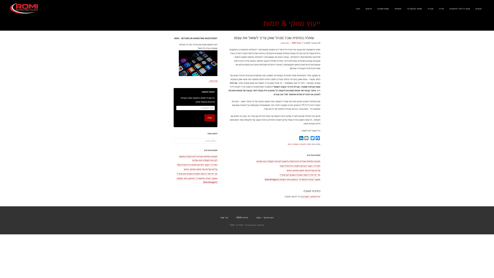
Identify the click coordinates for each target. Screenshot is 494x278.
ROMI (24, 8)
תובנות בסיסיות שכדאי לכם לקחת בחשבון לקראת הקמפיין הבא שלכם (288, 161)
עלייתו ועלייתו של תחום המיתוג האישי (303, 170)
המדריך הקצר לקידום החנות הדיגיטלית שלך (300, 165)
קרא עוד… (212, 81)
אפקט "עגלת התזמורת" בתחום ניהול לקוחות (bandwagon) (292, 179)
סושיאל (295, 144)
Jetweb (260, 225)
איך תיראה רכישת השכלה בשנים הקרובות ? (300, 174)
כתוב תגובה (285, 43)
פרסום (290, 144)
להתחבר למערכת (309, 196)
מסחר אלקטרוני (305, 144)
